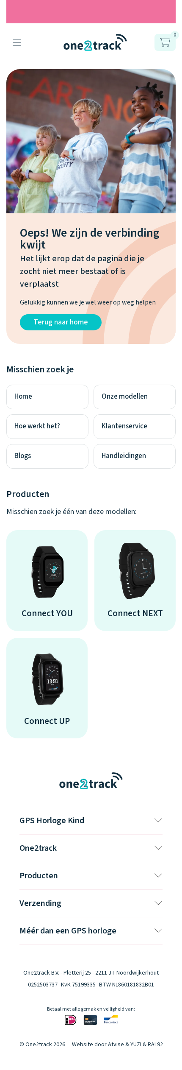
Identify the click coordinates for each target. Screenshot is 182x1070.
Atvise (116, 1044)
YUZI (135, 1044)
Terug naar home (60, 322)
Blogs (22, 456)
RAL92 (155, 1044)
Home (23, 396)
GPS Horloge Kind (51, 821)
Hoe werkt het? (37, 426)
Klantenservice (124, 426)
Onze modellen (125, 396)
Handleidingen (124, 456)
